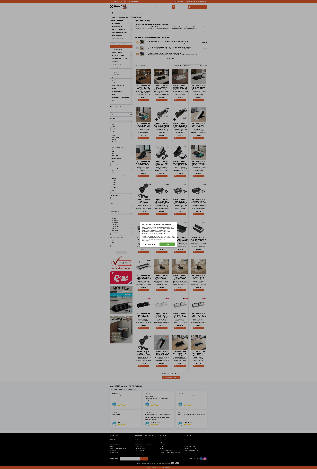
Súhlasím (167, 244)
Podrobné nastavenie (149, 244)
